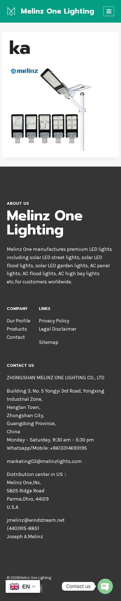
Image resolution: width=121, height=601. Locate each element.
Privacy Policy (54, 321)
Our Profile (18, 321)
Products (17, 329)
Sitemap (48, 342)
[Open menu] (108, 11)
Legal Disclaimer (57, 329)
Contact (16, 337)
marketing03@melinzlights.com (44, 461)
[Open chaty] (105, 586)
